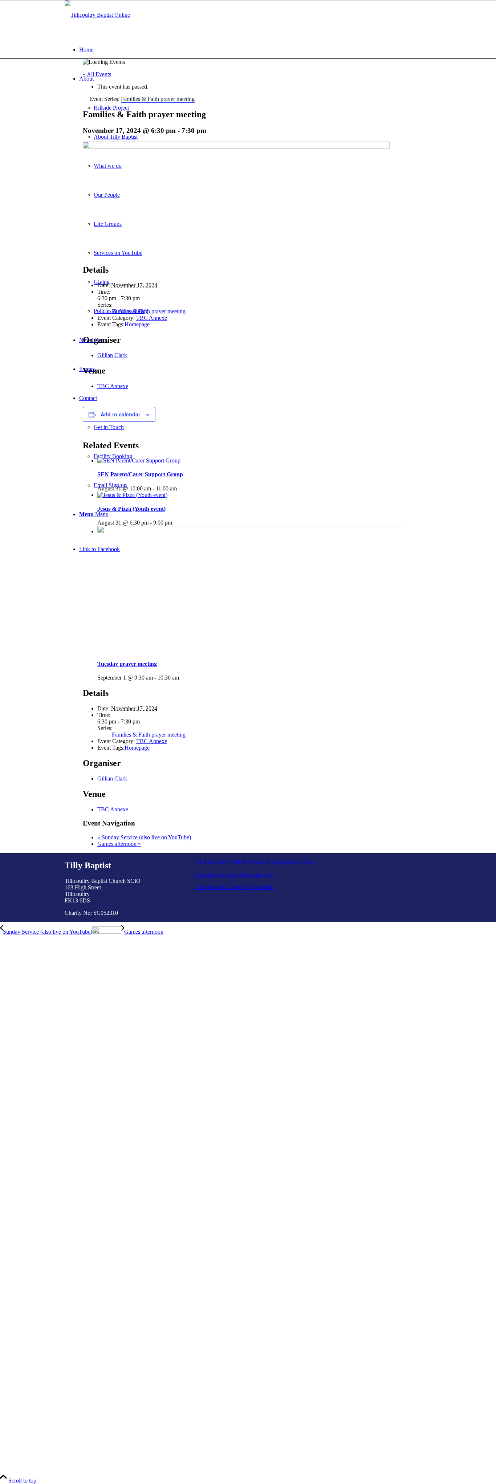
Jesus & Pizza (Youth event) (131, 509)
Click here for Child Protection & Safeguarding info (253, 862)
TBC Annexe (151, 318)
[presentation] (138, 460)
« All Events (97, 74)
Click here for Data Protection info (233, 875)
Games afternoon (119, 844)
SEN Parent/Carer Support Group (140, 474)
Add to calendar (120, 414)
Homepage (137, 324)
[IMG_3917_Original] (97, 15)
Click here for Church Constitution (234, 887)
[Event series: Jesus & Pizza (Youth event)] (176, 522)
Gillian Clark (112, 355)
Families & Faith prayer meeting (149, 311)
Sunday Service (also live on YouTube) (144, 837)
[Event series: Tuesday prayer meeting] (183, 677)
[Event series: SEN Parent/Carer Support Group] (180, 488)
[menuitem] (255, 49)
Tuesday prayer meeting (127, 664)
